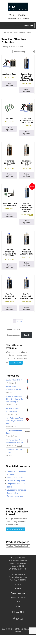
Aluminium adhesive (15, 477)
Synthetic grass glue (15, 496)
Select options (9, 84)
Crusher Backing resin (16, 480)
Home (6, 32)
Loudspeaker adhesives (16, 489)
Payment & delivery (18, 593)
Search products (13, 329)
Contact (18, 588)
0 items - (18, 612)
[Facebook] (14, 619)
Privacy (18, 584)
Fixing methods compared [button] (15, 529)
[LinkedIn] (21, 619)
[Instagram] (17, 619)
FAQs (18, 602)
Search (26, 334)
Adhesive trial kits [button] (15, 363)
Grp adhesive (12, 493)
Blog (18, 606)
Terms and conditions (18, 597)
